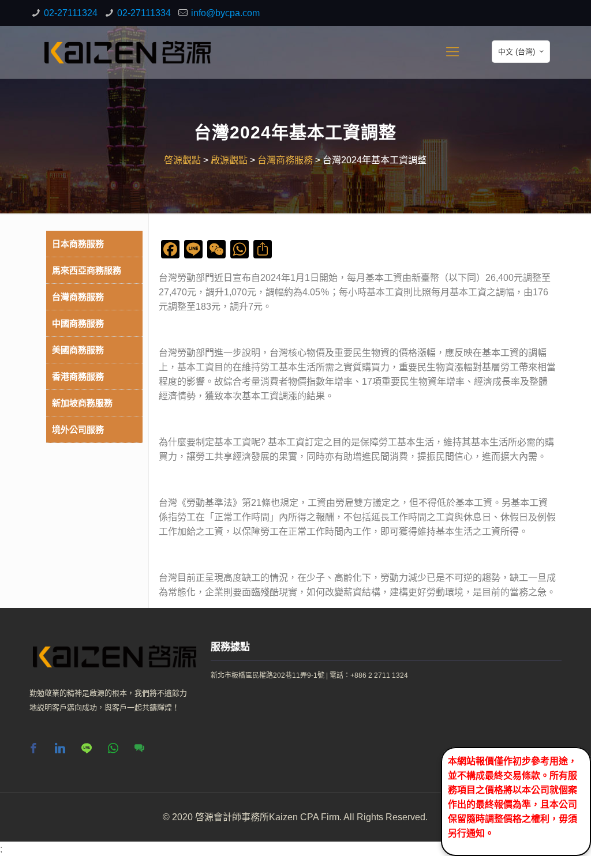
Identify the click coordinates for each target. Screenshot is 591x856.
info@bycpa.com (225, 13)
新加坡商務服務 (82, 403)
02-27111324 (71, 13)
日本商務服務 (78, 244)
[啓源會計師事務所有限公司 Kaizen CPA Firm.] (127, 52)
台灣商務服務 (78, 297)
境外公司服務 (78, 429)
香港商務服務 (78, 376)
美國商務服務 (78, 350)
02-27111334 (144, 13)
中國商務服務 (78, 323)
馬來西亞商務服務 (86, 270)
